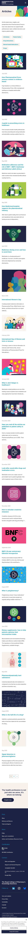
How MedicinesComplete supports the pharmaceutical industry (12, 208)
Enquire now (7, 800)
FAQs (3, 833)
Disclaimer (4, 907)
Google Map (8, 875)
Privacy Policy (5, 899)
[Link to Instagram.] (19, 888)
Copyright (4, 904)
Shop (3, 818)
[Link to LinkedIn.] (13, 888)
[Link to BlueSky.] (25, 888)
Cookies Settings (14, 927)
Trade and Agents (6, 824)
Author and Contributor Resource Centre (12, 839)
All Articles (6, 37)
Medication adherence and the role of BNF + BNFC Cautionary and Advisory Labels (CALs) (13, 167)
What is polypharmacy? (10, 590)
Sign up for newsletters (8, 836)
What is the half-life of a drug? (13, 715)
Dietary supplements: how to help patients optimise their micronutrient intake (14, 632)
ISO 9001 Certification (7, 852)
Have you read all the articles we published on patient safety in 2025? (13, 426)
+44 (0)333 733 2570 (10, 868)
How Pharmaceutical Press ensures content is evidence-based (12, 79)
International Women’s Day (11, 299)
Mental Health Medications (10, 44)
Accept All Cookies (14, 931)
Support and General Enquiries (13, 864)
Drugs (5, 48)
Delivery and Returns (7, 821)
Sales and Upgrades (10, 861)
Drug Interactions (8, 40)
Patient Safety (17, 37)
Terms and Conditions (6, 896)
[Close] (26, 919)
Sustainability (5, 902)
